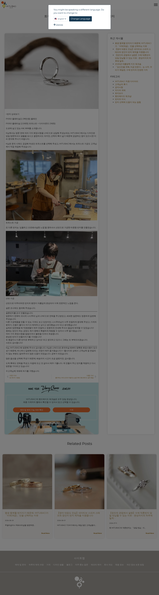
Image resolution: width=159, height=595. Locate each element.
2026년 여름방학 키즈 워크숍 (128, 64)
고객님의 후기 (121, 84)
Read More (45, 533)
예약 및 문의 (20, 565)
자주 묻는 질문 (81, 565)
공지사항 (119, 87)
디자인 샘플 (58, 565)
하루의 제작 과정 (36, 565)
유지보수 (119, 93)
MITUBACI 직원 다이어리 (126, 81)
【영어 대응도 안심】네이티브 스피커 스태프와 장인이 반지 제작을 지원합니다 (78, 514)
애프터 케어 (96, 565)
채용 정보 (119, 565)
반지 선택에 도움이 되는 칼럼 (128, 102)
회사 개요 (108, 565)
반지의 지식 (120, 99)
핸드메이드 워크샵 (123, 96)
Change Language (80, 18)
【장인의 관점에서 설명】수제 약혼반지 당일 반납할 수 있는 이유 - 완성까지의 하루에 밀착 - (133, 58)
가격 (48, 565)
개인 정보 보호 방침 (135, 565)
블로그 (69, 565)
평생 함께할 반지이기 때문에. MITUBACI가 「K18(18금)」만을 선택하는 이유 (26, 514)
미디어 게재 (120, 90)
